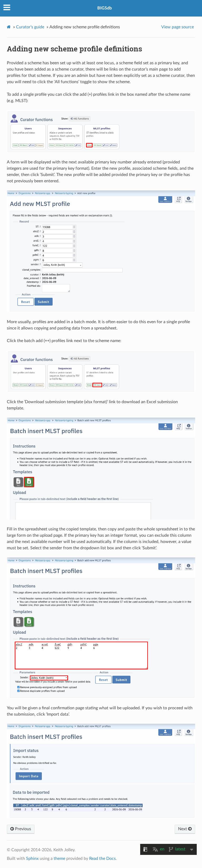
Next (183, 829)
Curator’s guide (30, 27)
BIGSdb (104, 8)
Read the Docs (102, 858)
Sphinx (32, 858)
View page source (177, 27)
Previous (22, 829)
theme (59, 858)
